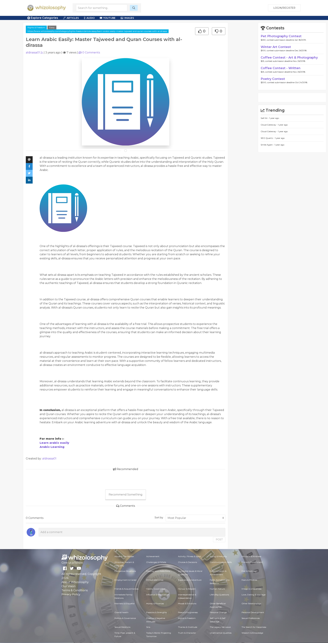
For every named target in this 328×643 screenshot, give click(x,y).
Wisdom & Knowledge (252, 633)
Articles (73, 17)
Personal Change (218, 612)
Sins (148, 627)
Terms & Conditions (75, 590)
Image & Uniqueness (251, 589)
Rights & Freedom (36, 27)
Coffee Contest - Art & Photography (289, 57)
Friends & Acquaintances (126, 589)
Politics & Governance (125, 618)
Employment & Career (125, 580)
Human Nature (217, 589)
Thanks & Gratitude (187, 627)
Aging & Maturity (218, 556)
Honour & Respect (187, 589)
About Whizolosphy (75, 582)
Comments (91, 52)
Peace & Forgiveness (188, 612)
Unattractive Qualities (220, 633)
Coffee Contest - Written (280, 68)
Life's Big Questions (219, 594)
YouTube (109, 17)
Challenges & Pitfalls (156, 562)
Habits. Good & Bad (155, 589)
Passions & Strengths (156, 612)
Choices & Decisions (187, 562)
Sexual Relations (122, 627)
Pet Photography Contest (281, 36)
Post (219, 539)
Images (129, 17)
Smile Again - (268, 144)
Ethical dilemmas (154, 580)
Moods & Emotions (187, 603)
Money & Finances (155, 603)
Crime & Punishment (252, 562)
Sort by (159, 517)
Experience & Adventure (189, 580)
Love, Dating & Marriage (253, 594)
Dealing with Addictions (158, 571)
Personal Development (253, 612)
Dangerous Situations (125, 571)
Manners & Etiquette (124, 603)
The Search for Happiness (254, 627)
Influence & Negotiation (157, 594)
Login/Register (284, 7)
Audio (90, 17)
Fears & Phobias (249, 580)
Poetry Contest (273, 79)
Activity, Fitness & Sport (189, 556)
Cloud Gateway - (269, 124)
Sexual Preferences (251, 618)
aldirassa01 (33, 52)
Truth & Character (187, 633)
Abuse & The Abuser (124, 556)
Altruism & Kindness (251, 556)
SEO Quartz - (268, 138)
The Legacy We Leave (220, 627)
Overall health (121, 612)
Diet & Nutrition (249, 571)
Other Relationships (251, 603)
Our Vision (69, 586)
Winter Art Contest (276, 47)
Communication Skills (221, 562)
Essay (52, 27)
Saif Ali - (265, 118)
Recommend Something (125, 494)
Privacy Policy (71, 594)
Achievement (152, 556)
